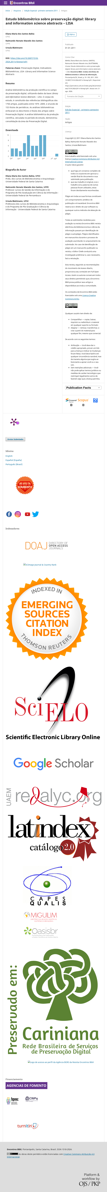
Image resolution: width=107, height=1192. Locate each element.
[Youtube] (27, 517)
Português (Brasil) (14, 464)
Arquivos (17, 10)
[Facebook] (9, 517)
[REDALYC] (53, 806)
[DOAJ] (46, 553)
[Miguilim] (40, 923)
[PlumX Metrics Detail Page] (14, 421)
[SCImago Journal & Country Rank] (39, 564)
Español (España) (14, 460)
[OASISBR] (42, 938)
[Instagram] (17, 517)
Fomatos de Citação (75, 96)
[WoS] (47, 659)
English (9, 456)
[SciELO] (53, 743)
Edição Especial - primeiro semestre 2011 (41, 10)
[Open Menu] (5, 3)
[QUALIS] (47, 906)
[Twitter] (35, 517)
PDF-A (72, 34)
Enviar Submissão (15, 439)
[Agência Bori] (61, 1062)
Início (8, 10)
